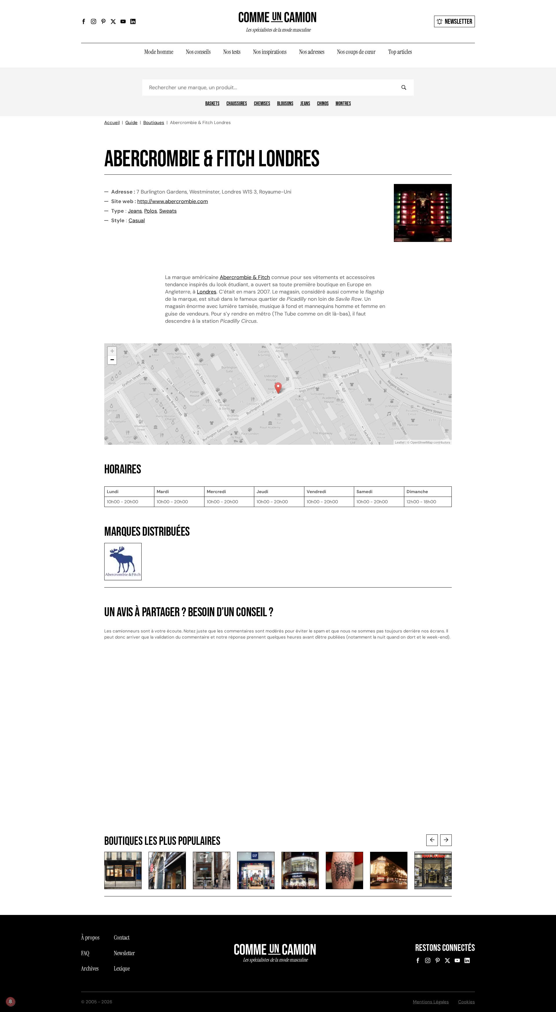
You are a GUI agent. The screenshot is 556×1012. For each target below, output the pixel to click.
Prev (432, 840)
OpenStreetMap (421, 442)
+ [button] (112, 351)
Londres (206, 291)
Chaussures (236, 104)
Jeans (305, 104)
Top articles (400, 52)
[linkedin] (133, 21)
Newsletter (458, 21)
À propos (90, 937)
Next (446, 840)
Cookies (466, 1002)
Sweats (168, 210)
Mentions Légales (431, 1002)
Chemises (262, 104)
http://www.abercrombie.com (172, 201)
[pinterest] (103, 21)
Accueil (112, 122)
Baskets (212, 104)
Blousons (285, 104)
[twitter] (113, 21)
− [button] (112, 359)
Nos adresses (311, 52)
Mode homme (158, 52)
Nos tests (231, 52)
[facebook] (83, 21)
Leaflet (400, 442)
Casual (137, 220)
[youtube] (123, 21)
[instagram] (93, 21)
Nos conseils (198, 52)
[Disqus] (278, 742)
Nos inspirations (269, 52)
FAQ (85, 953)
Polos (150, 210)
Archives (89, 968)
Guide (131, 122)
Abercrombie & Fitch (245, 277)
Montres (343, 104)
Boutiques (153, 122)
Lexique (122, 968)
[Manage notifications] (10, 1001)
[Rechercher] (403, 87)
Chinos (323, 104)
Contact (121, 937)
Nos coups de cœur (356, 52)
